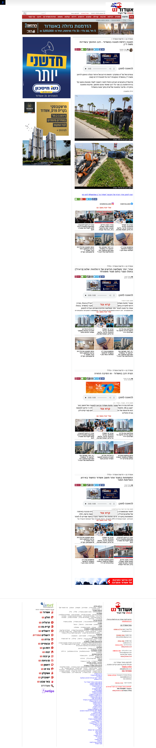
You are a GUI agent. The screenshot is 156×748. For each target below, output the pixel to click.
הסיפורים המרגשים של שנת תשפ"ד (92, 623)
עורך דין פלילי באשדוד (95, 702)
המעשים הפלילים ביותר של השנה (81, 650)
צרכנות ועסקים (97, 633)
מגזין (100, 604)
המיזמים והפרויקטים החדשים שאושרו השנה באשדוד (86, 645)
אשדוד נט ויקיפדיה (96, 692)
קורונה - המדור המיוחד (94, 641)
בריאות (80, 617)
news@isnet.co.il (126, 635)
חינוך (39, 17)
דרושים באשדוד (97, 682)
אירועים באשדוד (97, 681)
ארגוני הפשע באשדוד (102, 20)
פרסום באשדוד (97, 691)
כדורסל (81, 603)
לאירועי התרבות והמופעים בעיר (93, 600)
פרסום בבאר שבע (97, 677)
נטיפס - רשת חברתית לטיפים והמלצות (91, 656)
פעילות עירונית (88, 617)
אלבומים (99, 613)
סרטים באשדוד (97, 651)
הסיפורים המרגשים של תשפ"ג (80, 609)
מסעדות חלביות (86, 593)
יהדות (85, 647)
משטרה (122, 381)
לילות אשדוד (91, 614)
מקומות (78, 586)
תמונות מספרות (85, 606)
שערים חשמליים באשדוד (95, 688)
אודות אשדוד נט (49, 17)
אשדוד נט (129, 28)
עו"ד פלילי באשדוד (96, 700)
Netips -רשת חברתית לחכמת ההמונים (91, 689)
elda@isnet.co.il (126, 625)
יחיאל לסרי (99, 713)
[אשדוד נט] (118, 593)
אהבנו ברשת (93, 647)
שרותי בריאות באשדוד (95, 680)
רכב (114, 381)
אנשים (72, 586)
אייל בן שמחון (98, 658)
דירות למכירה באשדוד (95, 673)
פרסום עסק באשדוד (96, 654)
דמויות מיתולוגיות (85, 630)
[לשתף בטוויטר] (96, 38)
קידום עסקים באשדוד (96, 663)
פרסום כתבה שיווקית (96, 693)
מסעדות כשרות (72, 596)
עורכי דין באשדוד (85, 640)
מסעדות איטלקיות (64, 593)
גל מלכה (99, 719)
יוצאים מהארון (96, 587)
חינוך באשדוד (87, 651)
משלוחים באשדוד (97, 670)
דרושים (81, 17)
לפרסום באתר (75, 13)
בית (131, 17)
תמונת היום (83, 614)
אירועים (100, 614)
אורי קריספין (117, 629)
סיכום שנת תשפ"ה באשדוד (93, 644)
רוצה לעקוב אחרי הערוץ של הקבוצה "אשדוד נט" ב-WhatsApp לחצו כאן (107, 173)
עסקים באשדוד (66, 651)
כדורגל (75, 603)
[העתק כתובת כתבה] (89, 38)
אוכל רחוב (91, 597)
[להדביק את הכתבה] (83, 178)
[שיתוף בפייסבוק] (102, 38)
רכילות (110, 17)
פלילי (130, 20)
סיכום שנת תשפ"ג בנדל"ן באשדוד (71, 611)
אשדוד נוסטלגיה (96, 628)
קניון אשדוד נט (76, 651)
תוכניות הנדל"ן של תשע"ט (74, 648)
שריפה (128, 381)
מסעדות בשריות (97, 593)
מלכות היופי (98, 710)
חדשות (125, 17)
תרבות (103, 17)
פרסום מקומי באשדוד (96, 662)
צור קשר (31, 17)
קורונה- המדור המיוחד (95, 643)
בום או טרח (93, 586)
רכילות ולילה (98, 585)
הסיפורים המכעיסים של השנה (91, 611)
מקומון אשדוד (98, 669)
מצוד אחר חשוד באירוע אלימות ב (121, 487)
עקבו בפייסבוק (125, 182)
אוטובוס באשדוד (65, 650)
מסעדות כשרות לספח (96, 721)
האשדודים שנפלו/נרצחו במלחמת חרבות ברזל (89, 624)
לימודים (91, 634)
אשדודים (84, 586)
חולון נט (99, 706)
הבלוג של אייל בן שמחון (95, 627)
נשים (100, 647)
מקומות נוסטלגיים (96, 630)
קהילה (95, 17)
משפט (60, 17)
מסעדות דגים (75, 593)
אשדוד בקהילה (97, 616)
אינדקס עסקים (69, 647)
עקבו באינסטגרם (106, 182)
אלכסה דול (99, 715)
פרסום (100, 707)
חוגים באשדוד (78, 600)
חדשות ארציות (115, 20)
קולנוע (67, 17)
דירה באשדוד (98, 699)
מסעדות (99, 592)
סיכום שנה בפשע (79, 610)
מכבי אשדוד (98, 722)
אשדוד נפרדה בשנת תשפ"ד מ (71, 623)
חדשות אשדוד (118, 28)
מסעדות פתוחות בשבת (75, 595)
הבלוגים (99, 626)
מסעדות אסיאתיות (89, 595)
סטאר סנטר (98, 711)
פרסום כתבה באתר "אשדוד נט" (93, 660)
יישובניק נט (98, 666)
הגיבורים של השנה (96, 609)
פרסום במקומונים (97, 667)
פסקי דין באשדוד (97, 640)
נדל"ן (124, 20)
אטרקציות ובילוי (91, 637)
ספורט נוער (89, 603)
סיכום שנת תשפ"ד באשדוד (93, 620)
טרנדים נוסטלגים (73, 630)
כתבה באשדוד (97, 696)
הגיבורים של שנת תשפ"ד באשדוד (92, 621)
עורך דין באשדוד (97, 703)
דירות (74, 17)
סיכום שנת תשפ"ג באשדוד (93, 607)
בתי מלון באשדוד (97, 665)
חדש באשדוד (83, 634)
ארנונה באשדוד (97, 685)
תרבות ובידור (97, 599)
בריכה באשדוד (98, 714)
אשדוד (118, 381)
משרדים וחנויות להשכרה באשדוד (92, 678)
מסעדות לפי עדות (84, 596)
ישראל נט (99, 655)
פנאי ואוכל (79, 647)
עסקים (88, 17)
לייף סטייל (98, 635)
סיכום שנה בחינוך (91, 610)
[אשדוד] (120, 14)
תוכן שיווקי (99, 634)
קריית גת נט (98, 704)
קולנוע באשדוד (67, 600)
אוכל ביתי (99, 595)
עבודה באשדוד (97, 695)
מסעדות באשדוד (97, 671)
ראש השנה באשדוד (89, 648)
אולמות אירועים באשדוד (95, 697)
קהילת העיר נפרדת (91, 618)
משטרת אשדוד (126, 279)
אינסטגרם (74, 614)
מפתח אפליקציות (65, 645)
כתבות (100, 606)
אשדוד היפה (98, 617)
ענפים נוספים (98, 603)
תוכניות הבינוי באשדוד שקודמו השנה (70, 621)
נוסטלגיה (76, 606)
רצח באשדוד (98, 718)
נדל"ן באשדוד (98, 652)
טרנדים (83, 637)
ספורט (117, 17)
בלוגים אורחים (82, 627)
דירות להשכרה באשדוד (95, 674)
